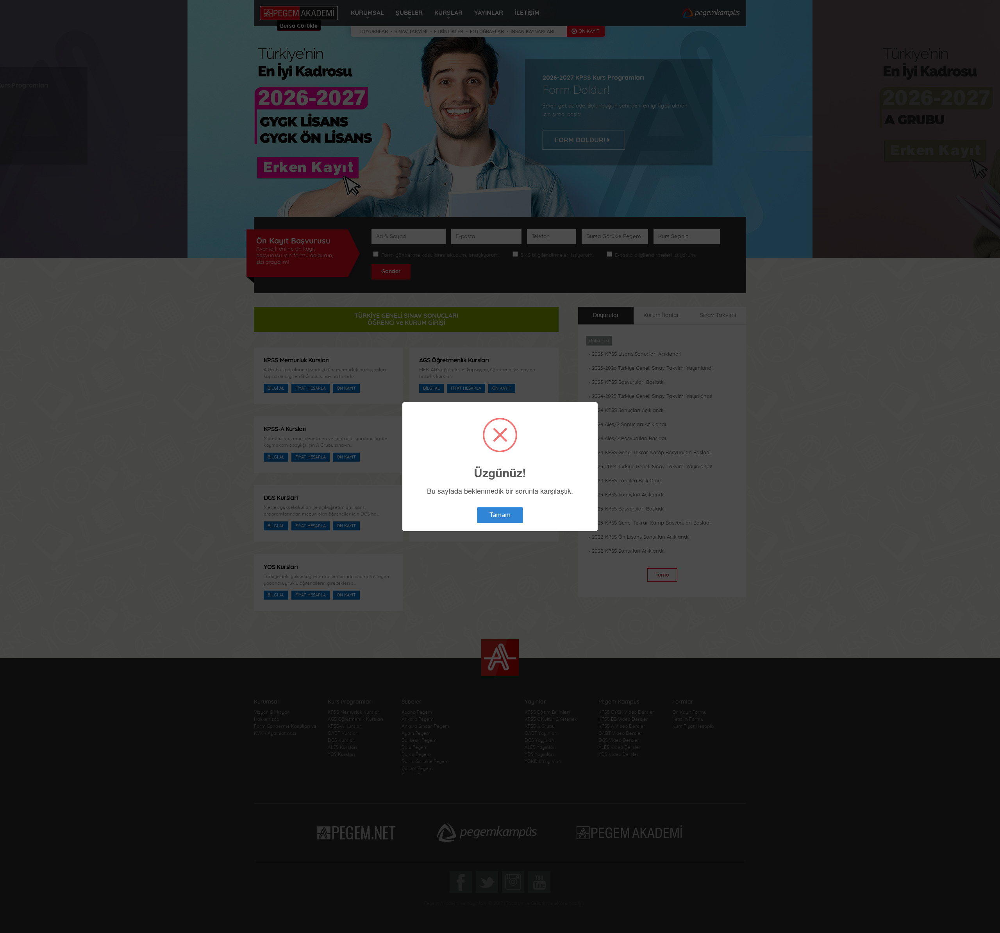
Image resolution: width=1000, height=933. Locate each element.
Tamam (500, 515)
